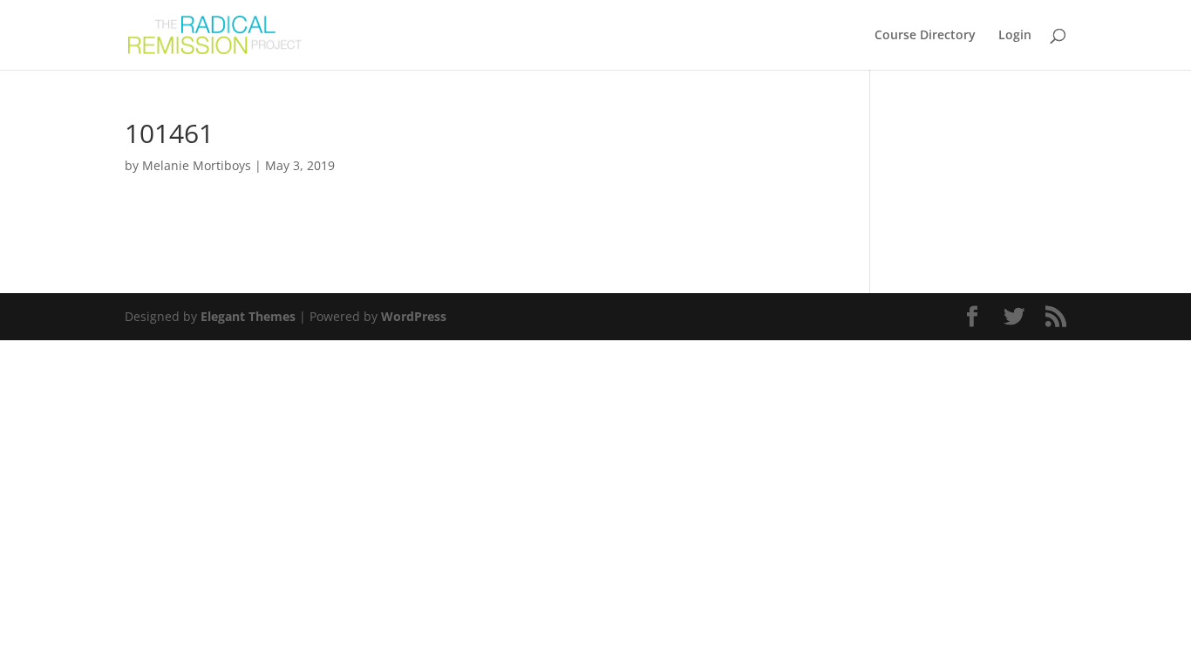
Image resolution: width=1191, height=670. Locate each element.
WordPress (413, 316)
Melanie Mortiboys (196, 165)
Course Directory (925, 36)
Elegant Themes (248, 316)
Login (1014, 36)
